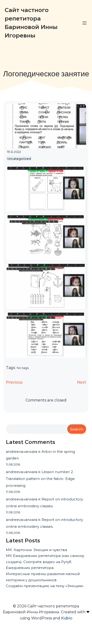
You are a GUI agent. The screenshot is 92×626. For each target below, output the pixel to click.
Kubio (66, 618)
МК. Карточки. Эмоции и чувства (36, 550)
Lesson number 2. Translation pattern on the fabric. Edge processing (40, 479)
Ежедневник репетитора (30, 567)
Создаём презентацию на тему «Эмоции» (45, 586)
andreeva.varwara (21, 451)
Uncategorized (19, 158)
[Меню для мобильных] (84, 23)
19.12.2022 (14, 152)
